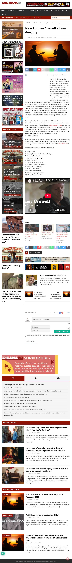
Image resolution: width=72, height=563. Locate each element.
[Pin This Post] (39, 69)
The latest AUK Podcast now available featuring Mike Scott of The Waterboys (28, 400)
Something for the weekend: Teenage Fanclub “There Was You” (12, 142)
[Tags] (35, 378)
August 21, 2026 (14, 146)
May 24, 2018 (31, 37)
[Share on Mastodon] (56, 69)
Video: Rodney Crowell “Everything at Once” (31, 234)
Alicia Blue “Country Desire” (10, 157)
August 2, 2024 (31, 517)
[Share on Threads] (68, 69)
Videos (39, 10)
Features (20, 10)
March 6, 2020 (31, 499)
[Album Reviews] (13, 522)
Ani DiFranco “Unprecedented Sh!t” (42, 515)
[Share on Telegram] (60, 69)
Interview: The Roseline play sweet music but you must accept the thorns (47, 469)
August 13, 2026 (31, 453)
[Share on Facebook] (27, 69)
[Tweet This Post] (31, 69)
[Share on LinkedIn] (35, 69)
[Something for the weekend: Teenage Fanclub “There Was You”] (12, 224)
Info (3, 14)
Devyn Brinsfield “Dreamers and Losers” (11, 206)
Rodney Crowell (35, 253)
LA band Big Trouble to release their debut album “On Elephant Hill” (12, 191)
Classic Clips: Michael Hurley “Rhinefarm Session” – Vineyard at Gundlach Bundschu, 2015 (12, 172)
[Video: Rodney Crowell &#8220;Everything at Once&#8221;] (32, 228)
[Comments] (58, 378)
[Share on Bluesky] (64, 69)
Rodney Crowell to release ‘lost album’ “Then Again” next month (62, 235)
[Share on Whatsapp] (52, 69)
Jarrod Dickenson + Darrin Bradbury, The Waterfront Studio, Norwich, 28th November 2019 (46, 537)
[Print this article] (47, 69)
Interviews (30, 10)
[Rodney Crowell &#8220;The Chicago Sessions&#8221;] (47, 228)
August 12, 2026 (31, 474)
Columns (54, 10)
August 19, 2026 (31, 433)
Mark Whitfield (42, 37)
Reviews (10, 10)
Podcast (64, 10)
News (3, 10)
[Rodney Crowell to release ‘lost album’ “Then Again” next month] (63, 228)
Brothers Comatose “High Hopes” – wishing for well (20, 403)
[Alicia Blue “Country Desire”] (12, 255)
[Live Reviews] (13, 501)
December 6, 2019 (32, 543)
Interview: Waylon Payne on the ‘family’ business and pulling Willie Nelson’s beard (45, 449)
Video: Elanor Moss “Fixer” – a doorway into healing (20, 407)
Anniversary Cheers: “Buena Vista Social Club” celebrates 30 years (24, 410)
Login (68, 312)
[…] (31, 442)
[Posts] (13, 378)
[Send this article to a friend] (43, 69)
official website (63, 144)
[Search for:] (60, 18)
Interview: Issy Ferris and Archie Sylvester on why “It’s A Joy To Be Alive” (47, 428)
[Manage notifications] (67, 558)
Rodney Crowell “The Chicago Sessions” (47, 233)
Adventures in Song (55, 125)
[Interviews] (13, 434)
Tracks (46, 10)
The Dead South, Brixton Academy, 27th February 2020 (44, 495)
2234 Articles (62, 275)
